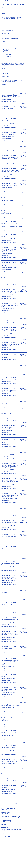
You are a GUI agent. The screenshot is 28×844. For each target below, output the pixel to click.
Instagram (9, 833)
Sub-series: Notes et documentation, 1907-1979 (13, 18)
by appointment (15, 817)
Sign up (3, 827)
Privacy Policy (10, 829)
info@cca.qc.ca (5, 813)
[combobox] (16, 88)
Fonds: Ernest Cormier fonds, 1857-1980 (10, 16)
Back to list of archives (6, 0)
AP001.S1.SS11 (4, 73)
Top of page (14, 803)
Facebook (15, 833)
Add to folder (23, 93)
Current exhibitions (6, 821)
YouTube (23, 833)
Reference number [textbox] (10, 87)
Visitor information (6, 820)
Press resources (5, 836)
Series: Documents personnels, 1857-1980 (11, 17)
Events (3, 823)
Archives (3, 824)
